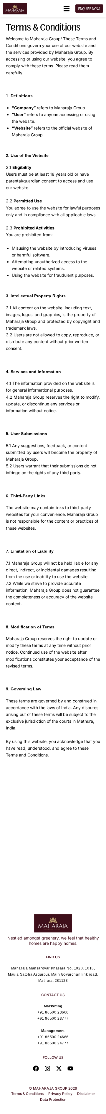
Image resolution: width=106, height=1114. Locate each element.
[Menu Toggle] (66, 8)
